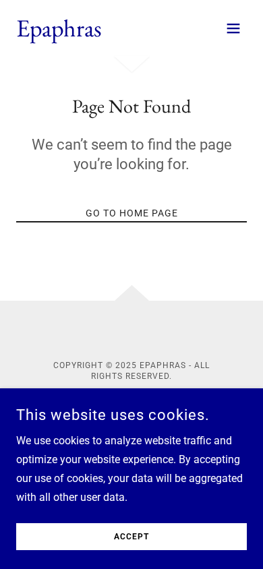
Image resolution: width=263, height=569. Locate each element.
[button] (233, 28)
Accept (131, 536)
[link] (59, 32)
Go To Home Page (132, 213)
